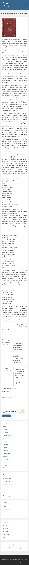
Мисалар (5, 444)
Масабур (5, 515)
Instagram (6, 534)
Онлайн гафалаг (8, 478)
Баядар (5, 456)
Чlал (4, 426)
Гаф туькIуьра (7, 481)
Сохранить (6, 416)
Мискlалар (6, 462)
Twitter (5, 525)
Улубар (5, 438)
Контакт (15, 545)
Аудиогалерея (7, 490)
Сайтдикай (7, 545)
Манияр (5, 450)
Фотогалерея (7, 493)
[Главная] (6, 4)
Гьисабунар (6, 459)
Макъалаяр (12, 330)
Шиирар (5, 432)
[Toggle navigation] (24, 4)
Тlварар (5, 468)
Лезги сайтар (8, 548)
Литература (6, 509)
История (5, 512)
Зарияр (5, 429)
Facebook (6, 522)
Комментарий (6, 397)
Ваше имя (5, 391)
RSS (4, 537)
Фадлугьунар (7, 465)
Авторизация (18, 548)
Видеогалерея (7, 496)
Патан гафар (7, 487)
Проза (5, 441)
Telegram (5, 528)
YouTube (5, 531)
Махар (5, 447)
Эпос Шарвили (7, 435)
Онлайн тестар (7, 484)
